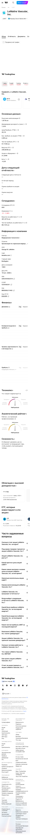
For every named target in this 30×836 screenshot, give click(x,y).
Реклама (18, 824)
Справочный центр (21, 762)
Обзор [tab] (4, 36)
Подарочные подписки (19, 728)
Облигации (5, 731)
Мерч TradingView (21, 771)
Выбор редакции (6, 804)
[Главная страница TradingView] (6, 3)
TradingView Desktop (7, 779)
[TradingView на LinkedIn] (19, 685)
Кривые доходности (7, 766)
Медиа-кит (19, 766)
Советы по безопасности (20, 800)
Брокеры (18, 736)
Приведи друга (6, 788)
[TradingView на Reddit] (3, 689)
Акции (3, 727)
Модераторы (5, 795)
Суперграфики (6, 722)
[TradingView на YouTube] (11, 685)
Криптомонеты (6, 733)
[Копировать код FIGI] (14, 290)
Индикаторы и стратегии (6, 809)
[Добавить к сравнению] (18, 99)
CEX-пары (4, 734)
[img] (25, 18)
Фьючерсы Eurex (20, 748)
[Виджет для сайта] (26, 390)
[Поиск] (13, 2)
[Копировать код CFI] (8, 296)
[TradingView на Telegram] (23, 685)
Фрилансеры (5, 814)
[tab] (20, 307)
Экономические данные (6, 753)
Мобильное (5, 777)
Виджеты (18, 810)
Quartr (24, 711)
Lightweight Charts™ (21, 813)
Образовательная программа (21, 831)
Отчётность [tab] (12, 36)
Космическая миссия (22, 758)
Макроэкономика (7, 770)
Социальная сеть (7, 784)
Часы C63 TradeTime (22, 776)
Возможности (20, 722)
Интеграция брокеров (22, 826)
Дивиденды (5, 757)
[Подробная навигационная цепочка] (8, 7)
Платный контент (6, 816)
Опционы (4, 768)
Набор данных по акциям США (20, 750)
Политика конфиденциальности (22, 790)
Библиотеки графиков (22, 812)
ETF (3, 729)
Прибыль (4, 756)
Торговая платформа (22, 819)
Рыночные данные (21, 726)
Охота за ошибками (21, 803)
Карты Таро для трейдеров (20, 773)
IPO (3, 759)
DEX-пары (4, 736)
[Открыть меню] (2, 2)
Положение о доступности (19, 797)
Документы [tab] (21, 36)
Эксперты (4, 812)
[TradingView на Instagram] (15, 685)
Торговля (4, 800)
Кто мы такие (19, 757)
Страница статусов (21, 805)
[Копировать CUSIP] (11, 284)
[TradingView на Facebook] (7, 685)
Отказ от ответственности (20, 787)
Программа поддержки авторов (7, 790)
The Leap (18, 740)
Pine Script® (5, 772)
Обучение (4, 802)
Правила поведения (7, 793)
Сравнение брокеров (22, 738)
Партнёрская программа (19, 828)
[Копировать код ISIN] (14, 279)
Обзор (17, 734)
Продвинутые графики (20, 816)
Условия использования (20, 783)
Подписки (18, 724)
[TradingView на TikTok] (27, 685)
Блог (17, 760)
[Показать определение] (19, 118)
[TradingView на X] (3, 685)
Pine (3, 738)
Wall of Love (5, 786)
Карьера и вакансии (21, 764)
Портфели (4, 764)
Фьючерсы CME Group (22, 746)
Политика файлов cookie (21, 793)
